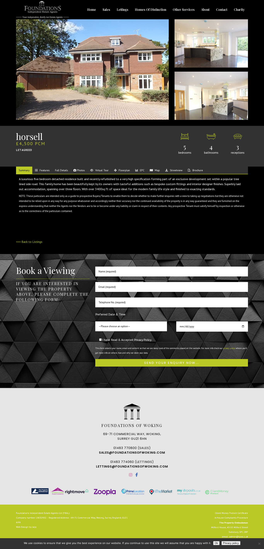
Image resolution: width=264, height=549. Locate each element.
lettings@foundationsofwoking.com (132, 466)
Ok (216, 543)
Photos (80, 170)
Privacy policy (231, 543)
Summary (24, 170)
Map (157, 170)
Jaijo (34, 526)
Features (44, 170)
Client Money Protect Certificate (231, 513)
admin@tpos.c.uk (238, 536)
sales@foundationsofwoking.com (132, 452)
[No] (259, 544)
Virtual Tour (102, 170)
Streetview (175, 170)
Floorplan (124, 170)
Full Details (61, 170)
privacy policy (229, 348)
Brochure (197, 170)
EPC (141, 170)
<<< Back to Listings (29, 242)
